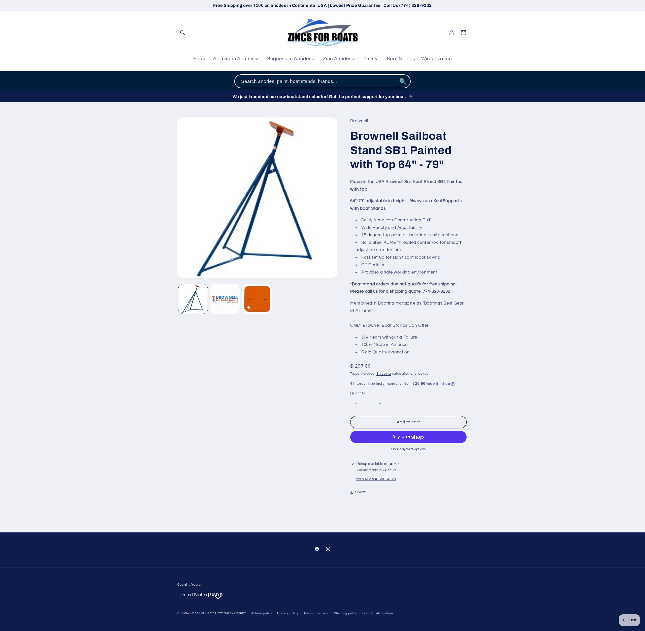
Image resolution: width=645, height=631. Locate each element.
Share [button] (360, 492)
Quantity (357, 393)
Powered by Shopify (230, 613)
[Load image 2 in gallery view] (225, 299)
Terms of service (316, 613)
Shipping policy (345, 613)
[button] (183, 32)
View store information (376, 478)
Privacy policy (287, 613)
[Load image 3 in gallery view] (257, 299)
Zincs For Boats (202, 613)
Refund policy (261, 613)
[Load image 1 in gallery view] (193, 299)
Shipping (383, 373)
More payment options (408, 449)
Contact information (377, 613)
